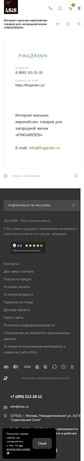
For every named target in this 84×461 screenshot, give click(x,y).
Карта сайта (13, 317)
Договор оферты (17, 310)
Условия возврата (18, 294)
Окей (42, 443)
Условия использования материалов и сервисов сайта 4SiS (34, 349)
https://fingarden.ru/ (30, 85)
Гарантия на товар (18, 302)
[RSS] (68, 24)
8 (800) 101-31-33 (28, 73)
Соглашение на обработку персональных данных (37, 336)
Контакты (11, 264)
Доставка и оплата (19, 271)
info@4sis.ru (19, 406)
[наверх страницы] (58, 449)
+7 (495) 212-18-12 (26, 397)
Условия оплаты (17, 287)
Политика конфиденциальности (29, 325)
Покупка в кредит (18, 279)
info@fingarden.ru (44, 148)
